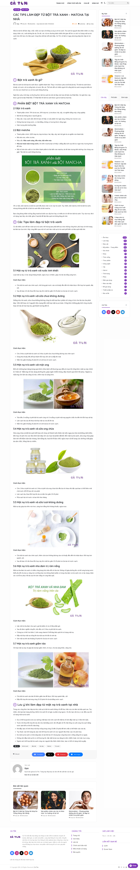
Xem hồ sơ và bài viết (31, 775)
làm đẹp (42, 746)
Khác (104, 254)
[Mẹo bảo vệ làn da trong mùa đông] (107, 179)
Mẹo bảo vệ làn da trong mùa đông (120, 178)
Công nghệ (106, 264)
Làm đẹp (16, 9)
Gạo (18, 24)
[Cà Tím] (19, 3)
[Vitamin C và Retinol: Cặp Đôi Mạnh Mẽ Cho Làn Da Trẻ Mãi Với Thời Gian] (107, 79)
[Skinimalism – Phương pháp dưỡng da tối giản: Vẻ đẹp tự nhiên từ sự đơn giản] (81, 800)
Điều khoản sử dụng (80, 849)
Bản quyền (76, 852)
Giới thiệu (76, 839)
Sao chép (91, 24)
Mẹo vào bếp (107, 283)
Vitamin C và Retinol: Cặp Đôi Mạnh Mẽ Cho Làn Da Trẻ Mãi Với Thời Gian (120, 80)
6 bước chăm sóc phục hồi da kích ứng (121, 198)
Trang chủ (60, 3)
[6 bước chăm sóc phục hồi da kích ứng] (107, 199)
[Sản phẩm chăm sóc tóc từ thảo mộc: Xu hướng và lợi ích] (53, 800)
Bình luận (124, 97)
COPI (106, 846)
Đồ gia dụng (107, 287)
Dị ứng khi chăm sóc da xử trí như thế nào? (120, 188)
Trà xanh (57, 746)
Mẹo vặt (105, 244)
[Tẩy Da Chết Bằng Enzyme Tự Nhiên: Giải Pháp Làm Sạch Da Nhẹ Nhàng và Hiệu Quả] (107, 63)
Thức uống (106, 257)
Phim (104, 277)
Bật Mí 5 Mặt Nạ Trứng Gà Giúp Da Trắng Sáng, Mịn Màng (25, 812)
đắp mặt (34, 746)
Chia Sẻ (86, 3)
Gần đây (104, 97)
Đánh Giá (95, 3)
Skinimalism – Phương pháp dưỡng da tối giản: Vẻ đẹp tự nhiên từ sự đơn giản (79, 813)
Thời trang (106, 273)
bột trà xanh (25, 746)
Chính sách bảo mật (80, 845)
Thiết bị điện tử (108, 290)
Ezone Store (108, 849)
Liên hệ (75, 842)
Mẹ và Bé (25, 9)
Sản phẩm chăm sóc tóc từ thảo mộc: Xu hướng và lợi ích (52, 812)
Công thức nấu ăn (74, 3)
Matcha (49, 746)
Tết (104, 267)
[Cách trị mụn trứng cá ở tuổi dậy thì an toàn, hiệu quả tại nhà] (107, 208)
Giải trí (105, 270)
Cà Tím (36, 867)
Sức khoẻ (106, 250)
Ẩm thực (105, 237)
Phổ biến (114, 97)
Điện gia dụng (107, 280)
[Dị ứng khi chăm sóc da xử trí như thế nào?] (107, 189)
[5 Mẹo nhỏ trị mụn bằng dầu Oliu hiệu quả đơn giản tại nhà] (107, 220)
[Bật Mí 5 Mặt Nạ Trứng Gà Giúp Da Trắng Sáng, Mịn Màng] (25, 800)
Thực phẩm (106, 260)
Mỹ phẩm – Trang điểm (110, 247)
